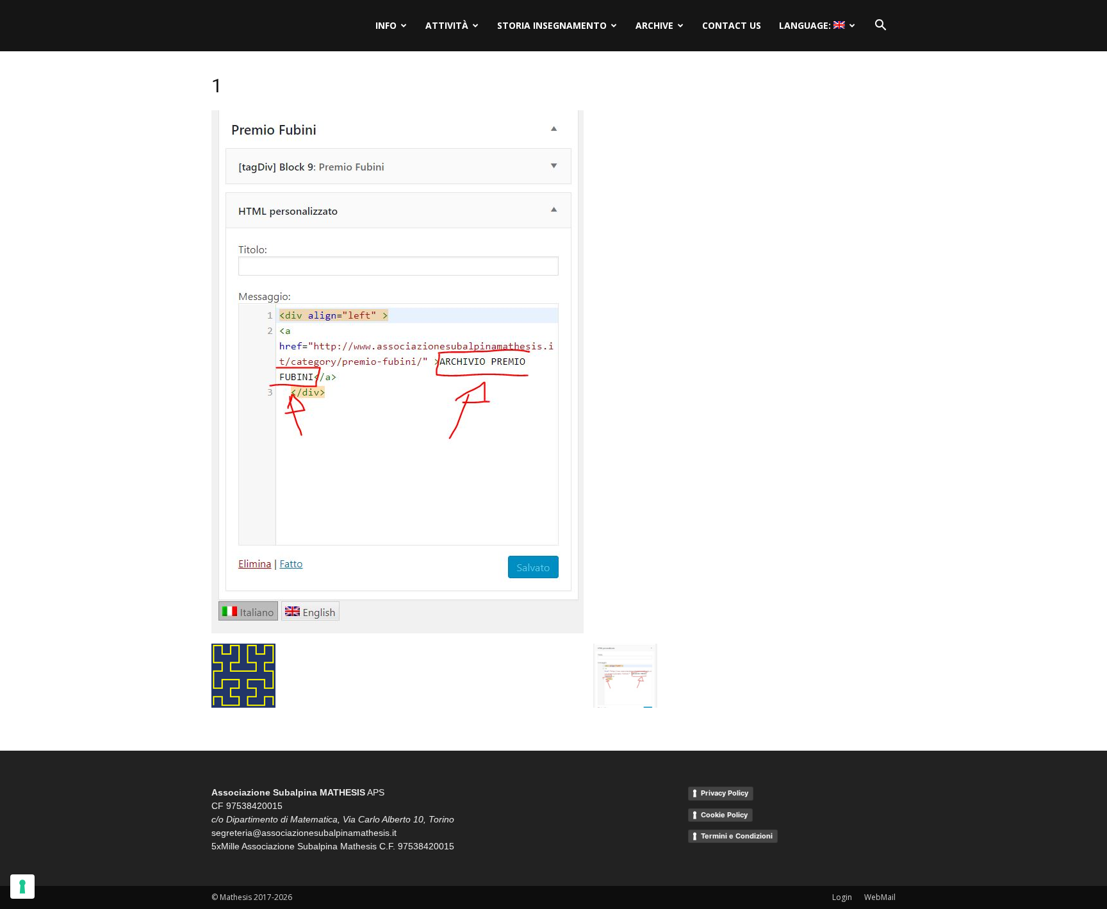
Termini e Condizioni (737, 835)
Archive (654, 25)
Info (386, 25)
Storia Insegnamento (552, 25)
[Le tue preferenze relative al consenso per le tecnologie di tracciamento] (22, 886)
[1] (397, 630)
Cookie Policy (724, 814)
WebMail (880, 897)
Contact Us (731, 25)
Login (842, 897)
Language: (806, 25)
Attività (446, 25)
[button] (880, 25)
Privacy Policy (724, 792)
